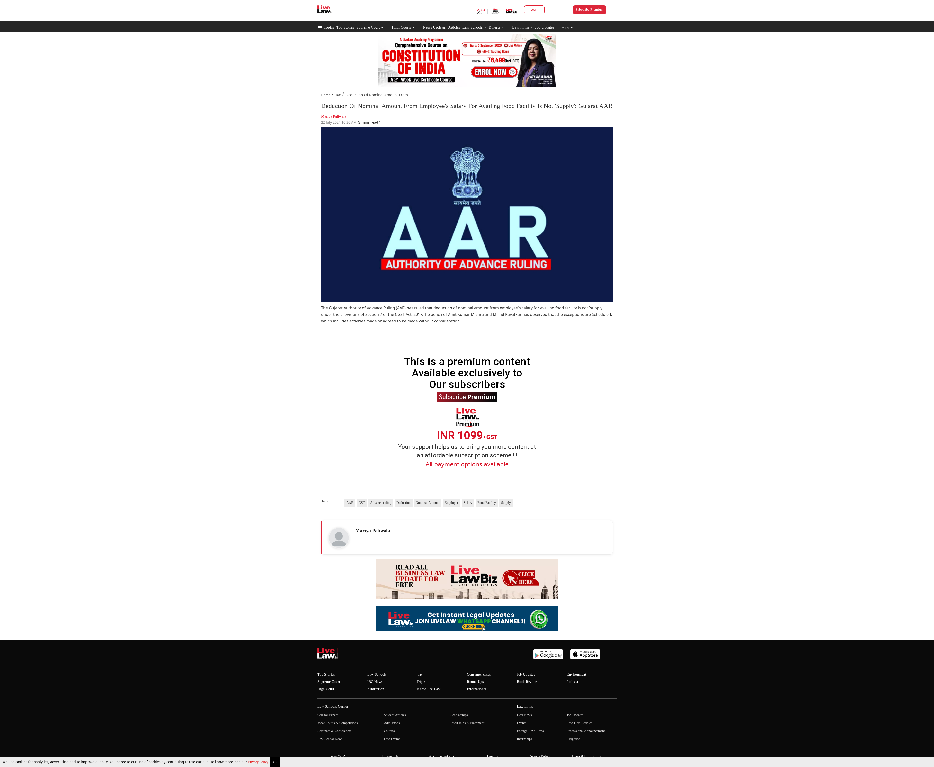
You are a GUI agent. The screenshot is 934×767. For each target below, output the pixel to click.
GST (362, 503)
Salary (468, 503)
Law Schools (472, 27)
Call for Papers (327, 715)
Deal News (524, 715)
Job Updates (544, 27)
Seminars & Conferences (334, 731)
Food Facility (486, 503)
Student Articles (395, 715)
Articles (454, 27)
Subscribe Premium (589, 9)
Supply (506, 503)
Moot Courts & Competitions (337, 723)
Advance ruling (380, 503)
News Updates (434, 27)
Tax (338, 95)
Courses (389, 731)
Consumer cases (479, 674)
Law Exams (392, 739)
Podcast (572, 682)
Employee (451, 503)
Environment (576, 674)
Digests (494, 27)
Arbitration (375, 689)
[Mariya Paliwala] (339, 538)
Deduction (403, 503)
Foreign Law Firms (530, 731)
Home (325, 95)
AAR (349, 503)
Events (521, 723)
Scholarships (459, 715)
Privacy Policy (258, 762)
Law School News (329, 739)
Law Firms (520, 27)
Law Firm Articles (579, 723)
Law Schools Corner (332, 706)
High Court (325, 689)
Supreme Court (368, 27)
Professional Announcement (586, 731)
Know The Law (428, 689)
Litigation (573, 739)
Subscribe (467, 396)
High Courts (401, 27)
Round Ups (475, 682)
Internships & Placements (467, 723)
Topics (329, 27)
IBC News (375, 682)
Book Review (527, 682)
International (476, 689)
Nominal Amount (428, 503)
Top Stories (345, 27)
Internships (524, 739)
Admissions (392, 723)
